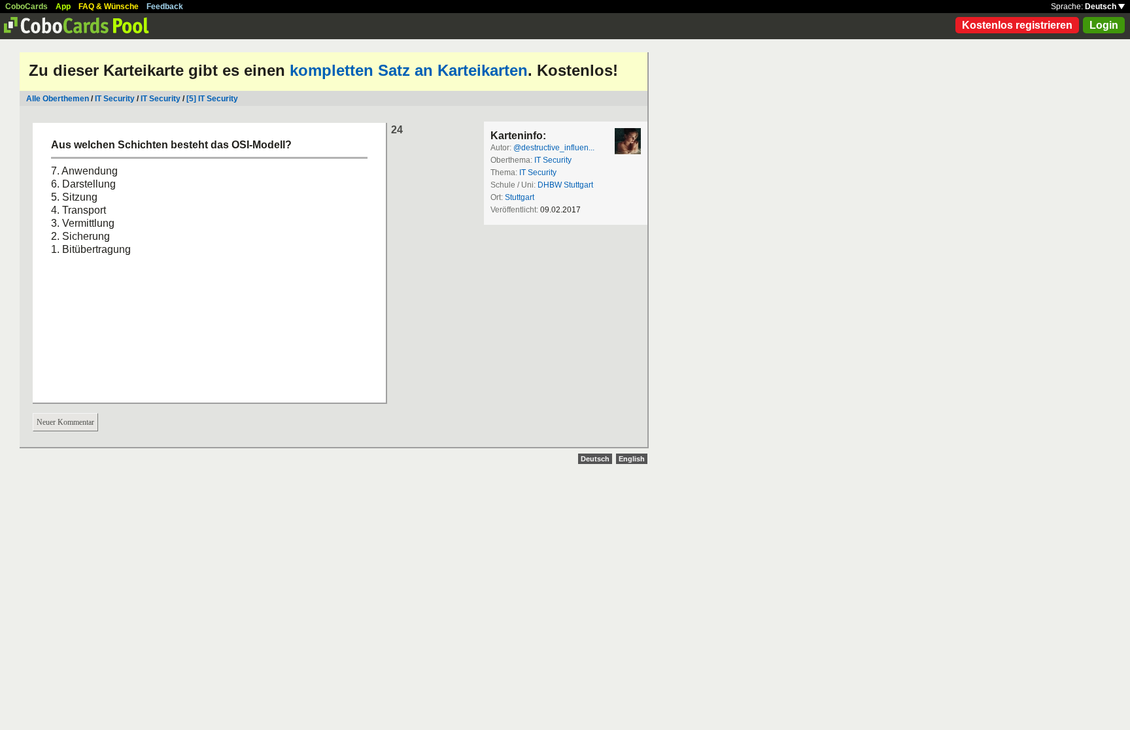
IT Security (115, 98)
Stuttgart (519, 197)
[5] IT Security (212, 98)
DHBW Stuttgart (565, 185)
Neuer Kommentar (65, 422)
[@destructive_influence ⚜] (628, 141)
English (632, 459)
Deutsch (1101, 6)
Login (1103, 25)
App (63, 6)
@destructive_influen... (553, 147)
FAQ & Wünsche (108, 6)
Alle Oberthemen (57, 98)
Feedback (164, 6)
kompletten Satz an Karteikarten (409, 70)
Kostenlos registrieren (1017, 25)
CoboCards (26, 6)
